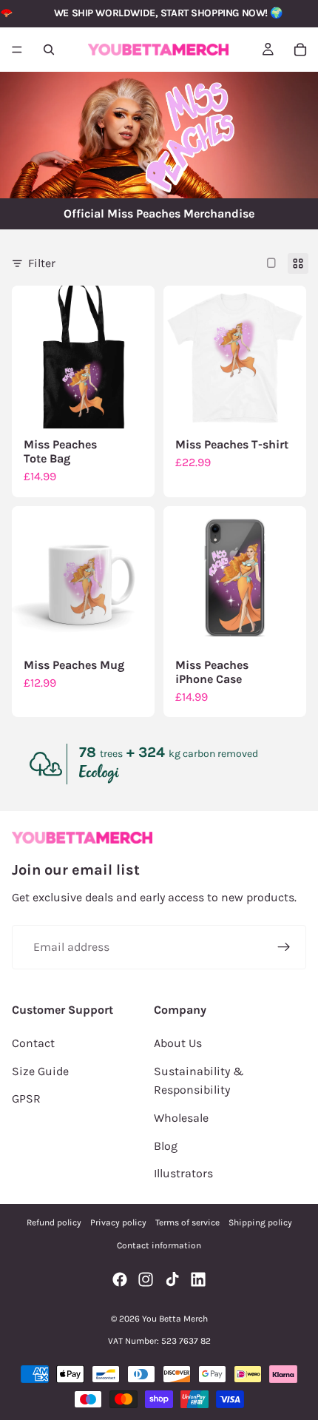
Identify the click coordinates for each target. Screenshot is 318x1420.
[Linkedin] (198, 1279)
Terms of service (187, 1222)
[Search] (49, 49)
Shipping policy (260, 1222)
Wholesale (181, 1118)
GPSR (26, 1098)
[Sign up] (284, 947)
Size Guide (40, 1071)
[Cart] (300, 49)
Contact (33, 1043)
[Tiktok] (172, 1279)
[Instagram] (146, 1279)
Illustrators (183, 1173)
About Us (178, 1043)
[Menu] (17, 50)
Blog (165, 1146)
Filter (41, 263)
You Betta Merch (175, 1318)
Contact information (159, 1245)
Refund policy (54, 1222)
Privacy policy (118, 1222)
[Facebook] (120, 1279)
